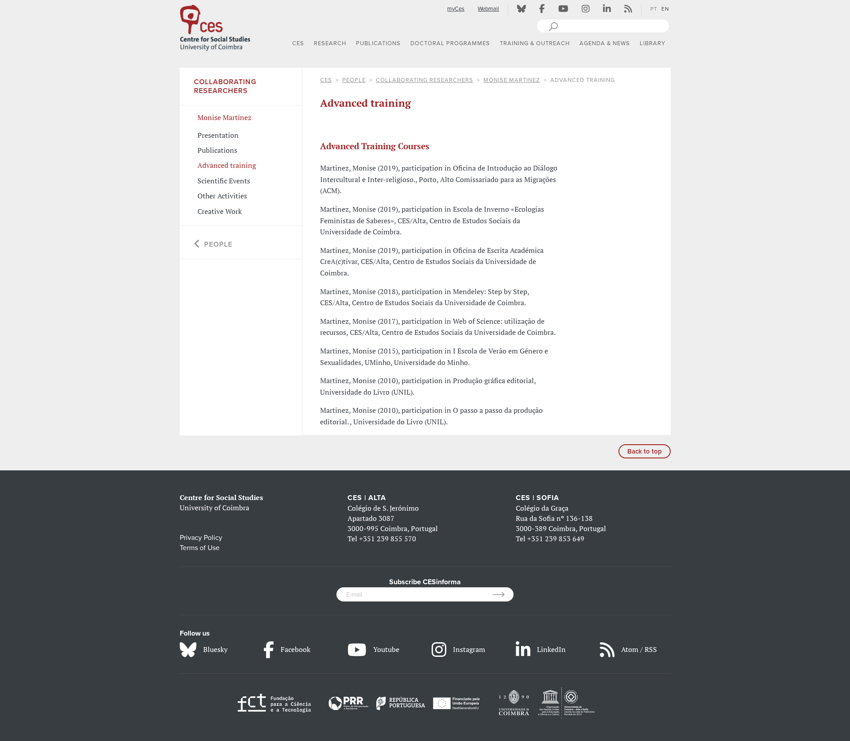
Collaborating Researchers (424, 80)
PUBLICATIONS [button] (378, 43)
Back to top (644, 451)
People (354, 80)
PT (653, 9)
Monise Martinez (511, 80)
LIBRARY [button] (652, 43)
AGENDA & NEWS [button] (605, 43)
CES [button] (298, 43)
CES (326, 80)
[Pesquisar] (553, 25)
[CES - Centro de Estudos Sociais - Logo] (215, 26)
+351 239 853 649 (555, 538)
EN (665, 9)
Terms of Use (200, 547)
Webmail (488, 8)
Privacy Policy (201, 537)
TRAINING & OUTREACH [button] (535, 43)
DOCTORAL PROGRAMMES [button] (450, 43)
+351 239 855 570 (387, 538)
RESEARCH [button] (330, 43)
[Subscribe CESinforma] (503, 594)
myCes (455, 8)
